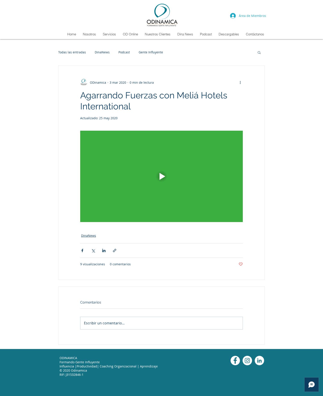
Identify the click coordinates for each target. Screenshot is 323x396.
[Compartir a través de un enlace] (115, 250)
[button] (259, 52)
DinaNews (102, 52)
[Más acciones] (240, 82)
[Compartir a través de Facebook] (82, 250)
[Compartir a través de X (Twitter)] (93, 250)
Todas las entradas (72, 52)
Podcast (124, 52)
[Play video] (161, 176)
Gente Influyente (151, 52)
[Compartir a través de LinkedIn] (104, 250)
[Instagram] (247, 360)
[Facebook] (235, 360)
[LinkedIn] (259, 360)
